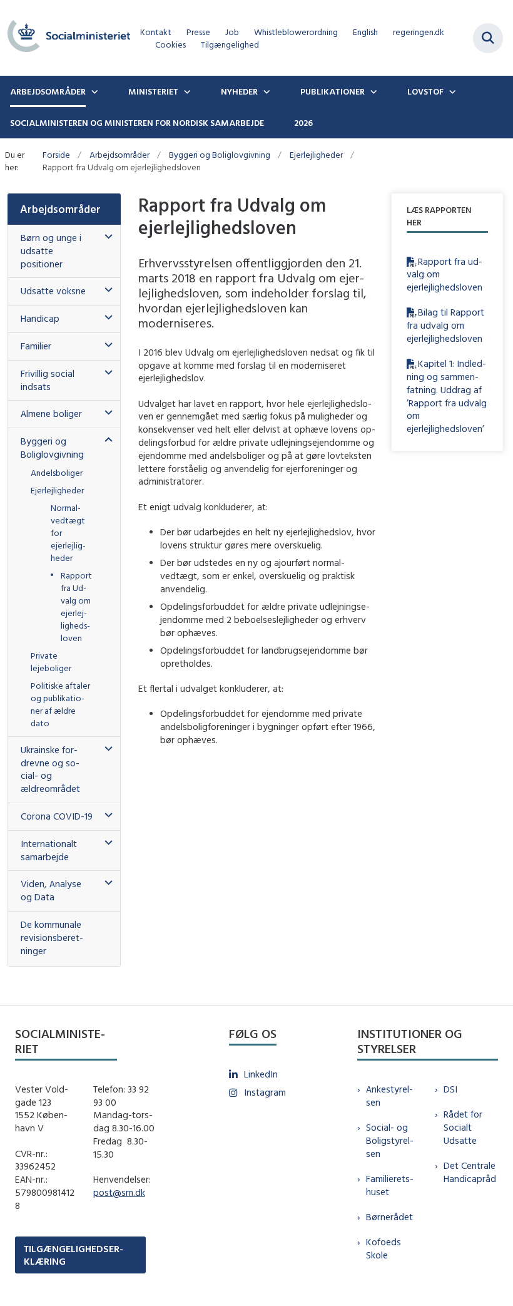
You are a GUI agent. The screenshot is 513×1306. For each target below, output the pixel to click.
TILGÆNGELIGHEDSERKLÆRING (73, 1255)
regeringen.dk (418, 32)
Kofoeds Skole (383, 1248)
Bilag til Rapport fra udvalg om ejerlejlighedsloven (445, 325)
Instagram (265, 1092)
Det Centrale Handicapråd (470, 1172)
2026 (303, 122)
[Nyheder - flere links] (265, 91)
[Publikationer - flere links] (372, 91)
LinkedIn (261, 1074)
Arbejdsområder (48, 91)
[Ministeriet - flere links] (186, 91)
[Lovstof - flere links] (451, 91)
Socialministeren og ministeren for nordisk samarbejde (137, 122)
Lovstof (425, 91)
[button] (105, 237)
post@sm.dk (119, 1192)
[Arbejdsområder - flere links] (93, 91)
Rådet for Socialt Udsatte (463, 1127)
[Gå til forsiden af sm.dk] (65, 38)
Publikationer (332, 91)
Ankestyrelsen (389, 1095)
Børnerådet (389, 1217)
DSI (450, 1089)
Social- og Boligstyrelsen (390, 1140)
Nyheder (239, 91)
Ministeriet (153, 91)
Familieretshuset (390, 1185)
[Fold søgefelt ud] (488, 38)
